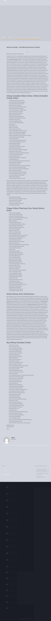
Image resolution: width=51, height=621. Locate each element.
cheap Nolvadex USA (42, 56)
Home (3, 37)
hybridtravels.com (10, 425)
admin (13, 438)
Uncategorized (11, 37)
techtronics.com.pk (39, 309)
